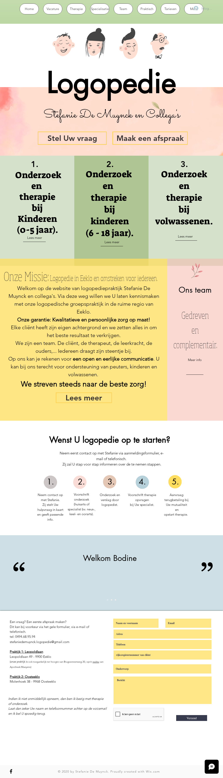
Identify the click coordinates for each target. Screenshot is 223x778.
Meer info (195, 360)
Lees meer (34, 238)
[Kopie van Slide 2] (111, 600)
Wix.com (153, 771)
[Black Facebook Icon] (11, 771)
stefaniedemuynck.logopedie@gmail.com (39, 642)
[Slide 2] (107, 600)
